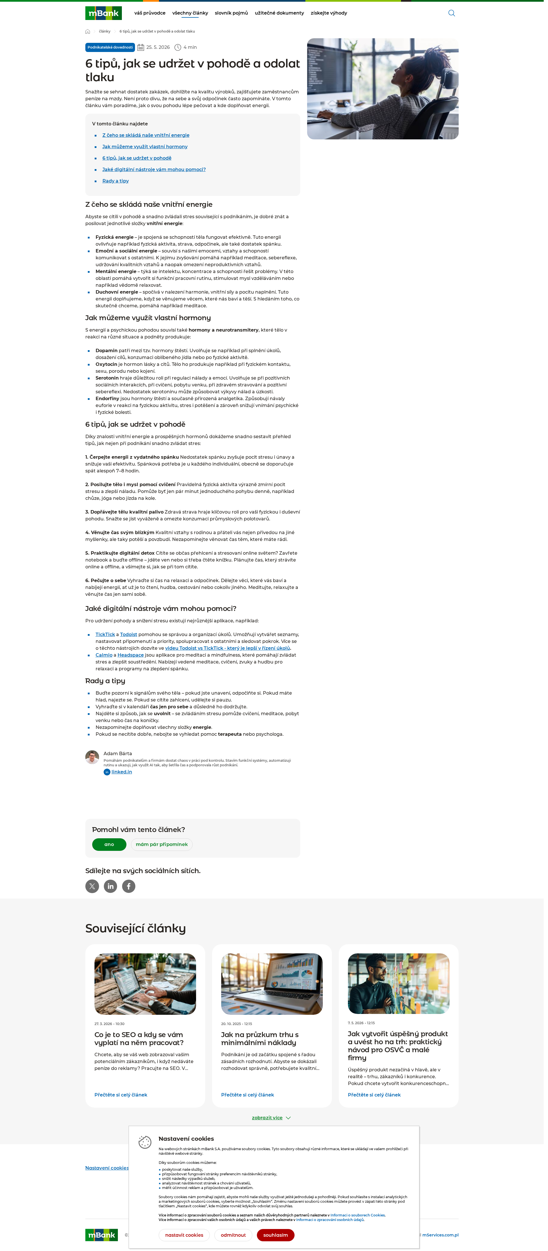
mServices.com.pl (440, 1235)
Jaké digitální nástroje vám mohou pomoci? (154, 169)
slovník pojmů (231, 13)
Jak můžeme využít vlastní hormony (145, 146)
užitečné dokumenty (279, 13)
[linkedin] (110, 886)
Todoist (128, 634)
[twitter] (92, 886)
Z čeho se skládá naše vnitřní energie (146, 135)
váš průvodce (150, 13)
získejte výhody (329, 13)
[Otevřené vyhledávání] (452, 13)
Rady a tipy (115, 181)
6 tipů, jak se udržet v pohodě (137, 158)
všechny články (190, 13)
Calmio (104, 655)
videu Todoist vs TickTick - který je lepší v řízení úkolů (227, 648)
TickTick (105, 634)
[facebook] (129, 886)
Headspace (131, 655)
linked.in (122, 772)
